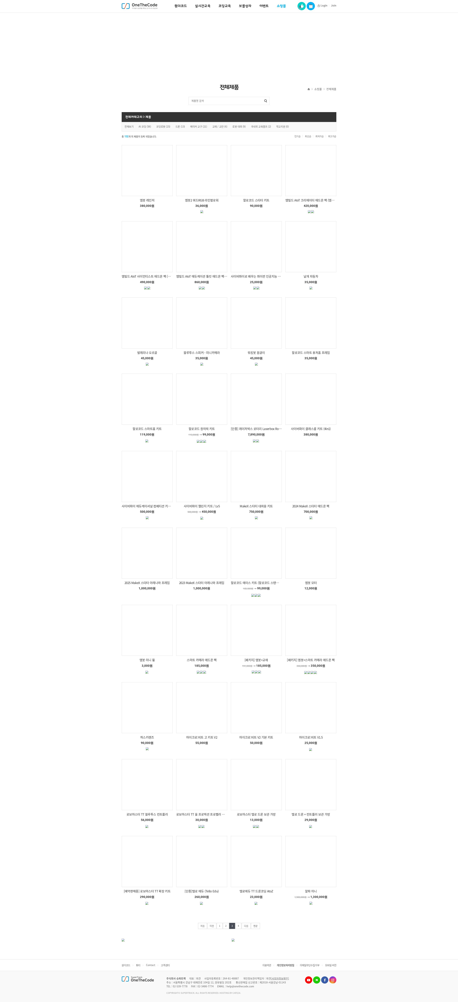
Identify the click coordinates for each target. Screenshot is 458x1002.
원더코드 (180, 6)
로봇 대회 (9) (239, 126)
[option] (229, 44)
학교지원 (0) (282, 126)
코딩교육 (224, 6)
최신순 (308, 136)
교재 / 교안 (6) (219, 126)
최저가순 (319, 136)
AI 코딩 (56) (145, 126)
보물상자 (245, 6)
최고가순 (332, 136)
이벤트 (264, 6)
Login (324, 5)
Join (333, 5)
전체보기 (129, 126)
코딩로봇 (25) (163, 126)
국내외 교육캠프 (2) (261, 126)
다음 (246, 925)
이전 (212, 925)
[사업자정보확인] (280, 978)
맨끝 (255, 925)
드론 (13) (180, 126)
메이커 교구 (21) (198, 126)
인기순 (297, 136)
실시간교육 (202, 6)
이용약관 (266, 965)
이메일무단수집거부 (309, 965)
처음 (202, 925)
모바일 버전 (330, 965)
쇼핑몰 (281, 6)
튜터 (138, 965)
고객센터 (165, 965)
